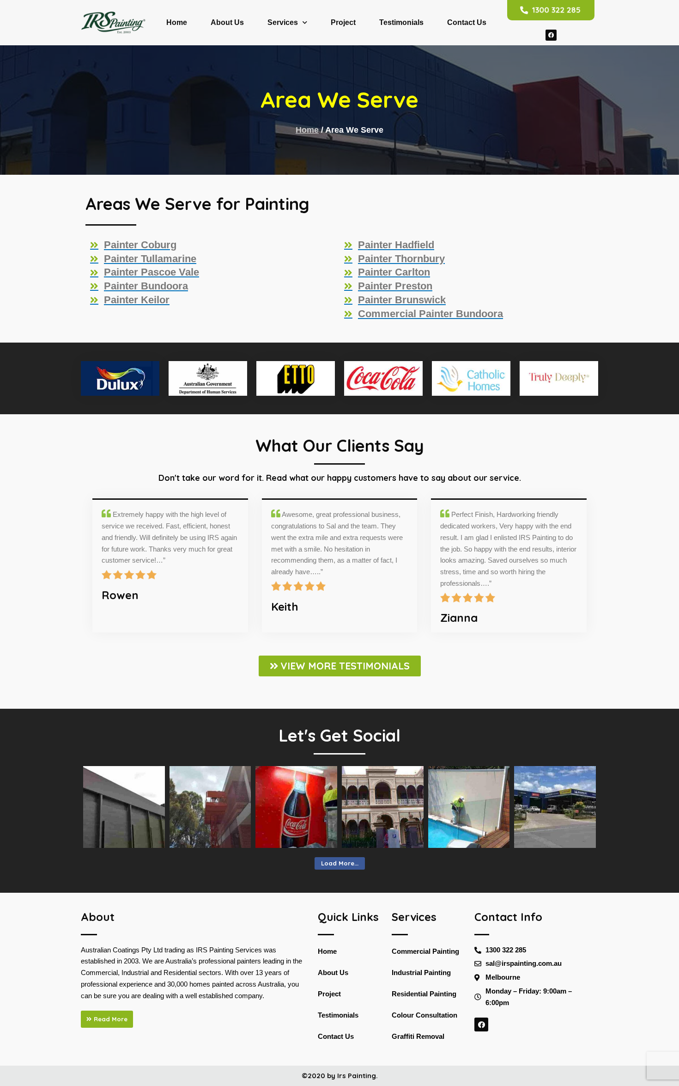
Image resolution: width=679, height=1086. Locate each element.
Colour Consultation (424, 1015)
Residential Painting (424, 994)
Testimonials (401, 22)
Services (282, 22)
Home (176, 22)
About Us (227, 22)
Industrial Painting (421, 972)
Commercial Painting (425, 951)
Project (343, 22)
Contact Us (466, 22)
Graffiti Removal (418, 1036)
